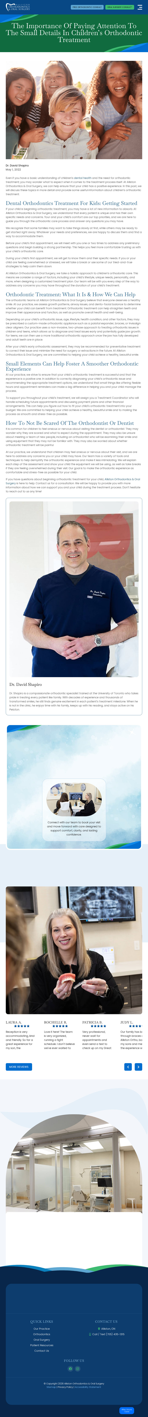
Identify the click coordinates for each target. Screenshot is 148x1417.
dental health (82, 178)
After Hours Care (127, 1410)
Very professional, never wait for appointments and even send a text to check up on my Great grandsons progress (96, 1040)
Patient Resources (41, 1345)
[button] (140, 7)
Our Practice (42, 1329)
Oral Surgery (42, 1340)
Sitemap (51, 1387)
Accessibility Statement (88, 1387)
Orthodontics (41, 1334)
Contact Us (41, 1351)
